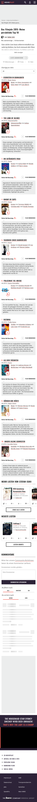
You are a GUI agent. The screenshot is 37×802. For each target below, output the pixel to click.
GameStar (21, 787)
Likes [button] (26, 598)
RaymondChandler (21, 530)
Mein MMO (22, 791)
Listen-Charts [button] (18, 544)
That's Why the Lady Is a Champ (18, 724)
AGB (19, 778)
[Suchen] (25, 2)
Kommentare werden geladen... (12, 567)
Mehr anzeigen (18, 52)
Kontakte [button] (18, 590)
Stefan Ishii (11, 37)
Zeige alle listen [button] (18, 510)
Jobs (5, 787)
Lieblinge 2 (17, 523)
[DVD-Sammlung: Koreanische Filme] (8, 494)
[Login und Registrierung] (30, 2)
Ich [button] (29, 590)
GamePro (7, 791)
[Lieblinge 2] (8, 529)
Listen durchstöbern (12, 20)
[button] (18, 58)
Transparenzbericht (24, 782)
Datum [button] (11, 598)
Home (3, 20)
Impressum (7, 778)
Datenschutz (8, 782)
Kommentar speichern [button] (18, 582)
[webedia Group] (18, 798)
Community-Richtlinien (24, 560)
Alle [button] (8, 590)
